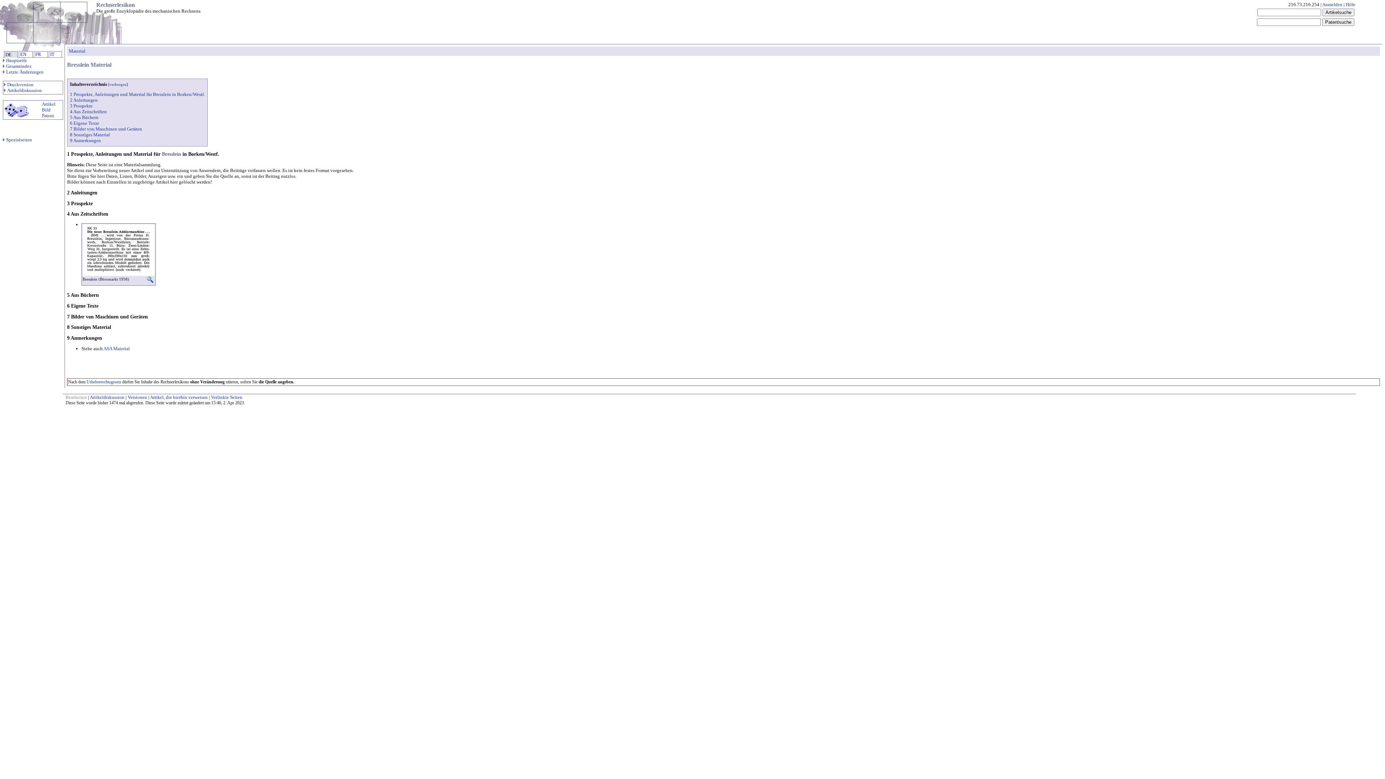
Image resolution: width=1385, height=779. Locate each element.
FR (38, 54)
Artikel (49, 104)
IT (52, 54)
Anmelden (1332, 4)
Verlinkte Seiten (226, 397)
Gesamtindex (19, 66)
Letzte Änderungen (25, 72)
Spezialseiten (19, 139)
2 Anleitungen (84, 100)
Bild (46, 110)
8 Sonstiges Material (90, 134)
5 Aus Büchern (84, 117)
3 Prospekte (81, 106)
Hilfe (1350, 4)
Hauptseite (16, 60)
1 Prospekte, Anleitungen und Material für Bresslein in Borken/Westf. (137, 94)
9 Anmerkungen (85, 140)
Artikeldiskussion (24, 90)
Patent (48, 115)
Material (77, 51)
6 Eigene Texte (84, 123)
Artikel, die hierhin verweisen (179, 397)
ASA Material (117, 348)
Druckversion (20, 84)
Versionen (137, 397)
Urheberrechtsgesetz (104, 381)
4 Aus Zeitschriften (88, 111)
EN (23, 54)
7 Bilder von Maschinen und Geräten (106, 129)
